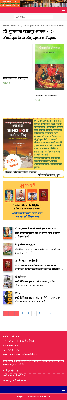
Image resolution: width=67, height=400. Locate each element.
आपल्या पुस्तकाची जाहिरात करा (15, 380)
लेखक (13, 25)
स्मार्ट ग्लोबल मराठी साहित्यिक (14, 376)
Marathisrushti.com (41, 396)
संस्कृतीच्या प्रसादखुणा (25, 245)
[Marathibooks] (33, 5)
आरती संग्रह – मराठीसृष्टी (26, 261)
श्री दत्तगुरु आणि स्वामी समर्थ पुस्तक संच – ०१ (35, 229)
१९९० (17, 293)
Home (6, 25)
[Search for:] (33, 17)
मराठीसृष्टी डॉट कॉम (10, 371)
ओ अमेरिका (20, 277)
